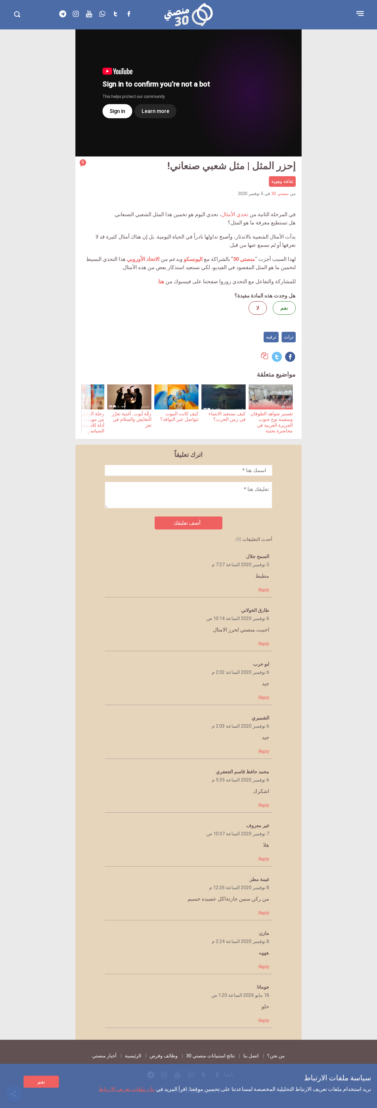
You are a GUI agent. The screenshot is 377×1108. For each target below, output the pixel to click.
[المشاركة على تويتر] (276, 356)
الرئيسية (133, 1056)
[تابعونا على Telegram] (62, 13)
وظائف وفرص (164, 1056)
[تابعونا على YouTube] (89, 13)
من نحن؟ (276, 1056)
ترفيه (271, 337)
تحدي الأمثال (234, 214)
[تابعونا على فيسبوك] (129, 13)
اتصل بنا (251, 1056)
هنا (161, 281)
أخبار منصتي (104, 1056)
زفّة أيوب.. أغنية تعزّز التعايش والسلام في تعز (131, 419)
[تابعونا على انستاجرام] (76, 13)
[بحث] (17, 14)
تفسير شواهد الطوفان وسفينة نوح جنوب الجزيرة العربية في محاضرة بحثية (271, 422)
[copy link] (264, 357)
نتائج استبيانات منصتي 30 (210, 1056)
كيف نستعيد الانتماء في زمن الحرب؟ (227, 416)
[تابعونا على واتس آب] (102, 13)
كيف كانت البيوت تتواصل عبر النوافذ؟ (179, 416)
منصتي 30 (280, 193)
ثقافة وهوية (282, 181)
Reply (263, 590)
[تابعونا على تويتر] (115, 13)
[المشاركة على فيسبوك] (290, 356)
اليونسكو (193, 259)
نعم (41, 1082)
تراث (288, 337)
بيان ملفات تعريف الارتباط (127, 1089)
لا (257, 308)
